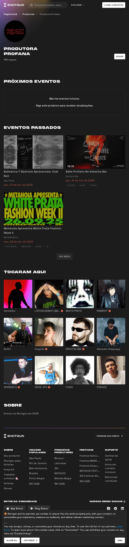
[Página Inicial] (14, 5)
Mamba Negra (62, 478)
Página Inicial (10, 14)
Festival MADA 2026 (92, 460)
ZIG (56, 468)
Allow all (12, 540)
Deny (120, 540)
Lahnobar (60, 463)
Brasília (33, 473)
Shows (8, 488)
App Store (17, 508)
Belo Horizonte (38, 468)
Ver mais (64, 256)
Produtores (28, 14)
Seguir (119, 56)
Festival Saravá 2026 (93, 455)
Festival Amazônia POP (94, 465)
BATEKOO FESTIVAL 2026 (95, 470)
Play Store (41, 508)
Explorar (76, 5)
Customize (29, 540)
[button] (119, 56)
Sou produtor (12, 455)
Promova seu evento (108, 436)
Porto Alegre (37, 478)
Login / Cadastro (113, 5)
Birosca (59, 458)
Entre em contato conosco (110, 468)
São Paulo (35, 458)
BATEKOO (60, 473)
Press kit (9, 469)
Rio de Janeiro (38, 463)
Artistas (9, 483)
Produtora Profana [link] (50, 14)
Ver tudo (34, 483)
